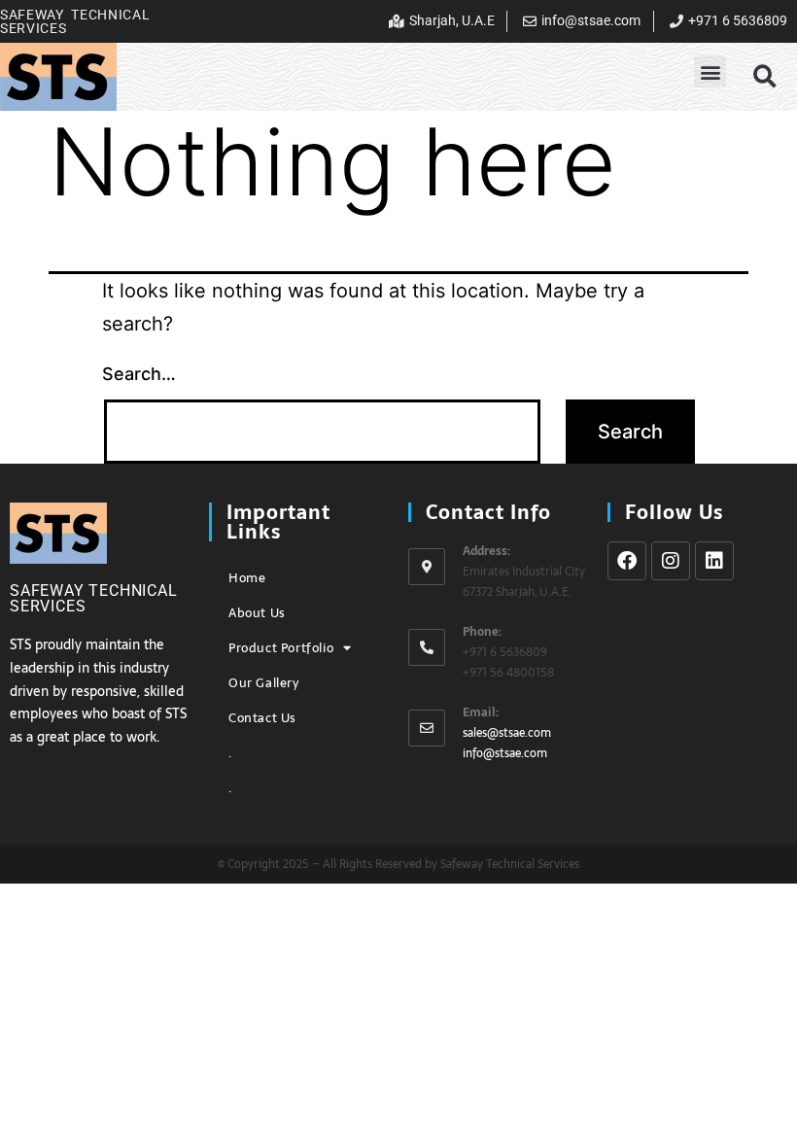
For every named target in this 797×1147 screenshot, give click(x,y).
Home (246, 578)
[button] (710, 71)
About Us (257, 613)
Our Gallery (263, 683)
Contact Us (262, 718)
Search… (139, 374)
